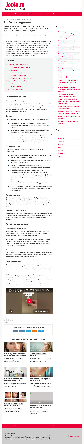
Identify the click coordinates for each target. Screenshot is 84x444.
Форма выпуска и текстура (18, 75)
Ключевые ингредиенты (18, 73)
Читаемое (22, 14)
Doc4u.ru (14, 4)
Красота (38, 35)
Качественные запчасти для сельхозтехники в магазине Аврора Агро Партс (69, 89)
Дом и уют (61, 138)
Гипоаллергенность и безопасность (21, 78)
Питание (60, 150)
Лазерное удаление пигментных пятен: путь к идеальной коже (40, 406)
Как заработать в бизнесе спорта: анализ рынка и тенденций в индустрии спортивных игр (68, 56)
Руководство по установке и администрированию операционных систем (69, 70)
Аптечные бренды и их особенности (19, 81)
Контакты (55, 14)
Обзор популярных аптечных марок (21, 84)
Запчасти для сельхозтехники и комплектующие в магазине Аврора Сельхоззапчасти (69, 101)
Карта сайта (47, 14)
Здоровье (61, 141)
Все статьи (39, 14)
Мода (59, 147)
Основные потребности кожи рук (20, 67)
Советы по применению (15, 89)
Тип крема (14, 70)
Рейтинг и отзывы (16, 86)
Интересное (30, 14)
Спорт (59, 156)
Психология (61, 153)
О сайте (15, 14)
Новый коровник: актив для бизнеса (69, 46)
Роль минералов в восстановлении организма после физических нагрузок (69, 63)
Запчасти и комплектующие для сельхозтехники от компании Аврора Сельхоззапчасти (68, 82)
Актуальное (61, 135)
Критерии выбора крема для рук (18, 64)
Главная (8, 14)
